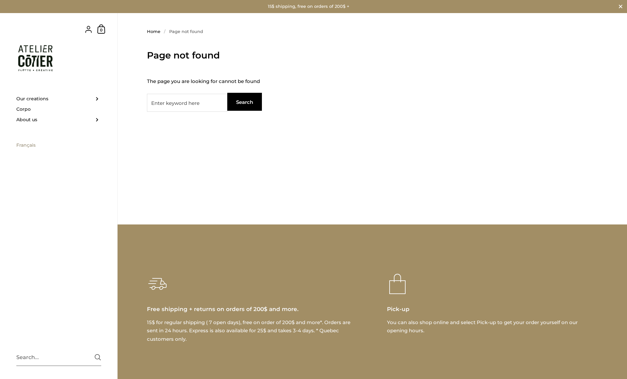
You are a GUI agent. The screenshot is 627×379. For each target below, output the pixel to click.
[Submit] (97, 357)
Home (153, 31)
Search (244, 102)
